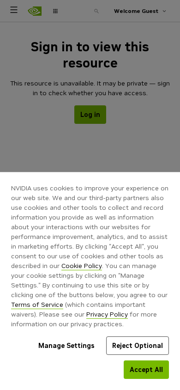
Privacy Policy (107, 314)
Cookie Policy (81, 266)
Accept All (146, 370)
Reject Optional (137, 345)
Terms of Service (37, 304)
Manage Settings (66, 345)
